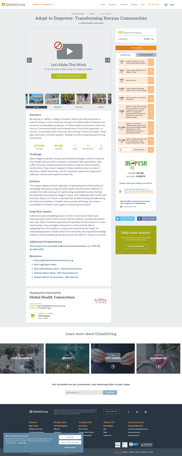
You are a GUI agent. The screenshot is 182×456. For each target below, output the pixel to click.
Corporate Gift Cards (86, 432)
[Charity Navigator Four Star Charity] (118, 444)
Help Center (111, 411)
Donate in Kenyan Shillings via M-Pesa (136, 183)
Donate (42, 4)
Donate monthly (146, 55)
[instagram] (137, 412)
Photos (79, 107)
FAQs (105, 432)
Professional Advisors (36, 432)
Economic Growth (77, 14)
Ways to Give (33, 426)
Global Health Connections (92, 23)
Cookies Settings (70, 447)
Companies (124, 4)
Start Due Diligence (61, 426)
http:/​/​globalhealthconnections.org (53, 260)
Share (100, 107)
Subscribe (110, 392)
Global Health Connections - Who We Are (56, 277)
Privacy (125, 452)
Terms (137, 452)
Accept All (70, 437)
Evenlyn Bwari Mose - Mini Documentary (56, 272)
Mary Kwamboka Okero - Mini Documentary (58, 268)
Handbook (57, 432)
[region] (43, 443)
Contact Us (107, 435)
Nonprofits (112, 4)
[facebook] (128, 412)
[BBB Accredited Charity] (134, 445)
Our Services (83, 426)
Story (36, 107)
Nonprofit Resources (135, 426)
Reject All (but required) (70, 442)
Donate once (125, 55)
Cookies (131, 452)
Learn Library (136, 422)
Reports (57, 107)
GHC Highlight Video (45, 264)
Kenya (92, 14)
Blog (143, 4)
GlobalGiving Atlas (85, 435)
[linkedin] (146, 412)
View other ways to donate (144, 193)
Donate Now (135, 48)
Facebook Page (45, 308)
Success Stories (133, 435)
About (103, 4)
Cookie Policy (22, 443)
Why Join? (57, 429)
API (148, 452)
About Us (108, 422)
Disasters (134, 4)
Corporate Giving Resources (138, 429)
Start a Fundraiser (136, 246)
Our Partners (83, 429)
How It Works (108, 426)
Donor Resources (134, 432)
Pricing (143, 452)
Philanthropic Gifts (36, 429)
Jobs (104, 429)
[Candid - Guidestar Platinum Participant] (125, 444)
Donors (33, 422)
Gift (155, 4)
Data (151, 452)
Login (172, 4)
